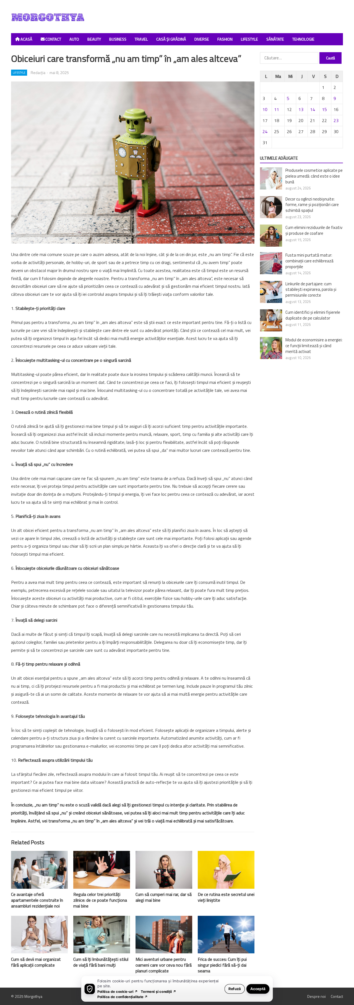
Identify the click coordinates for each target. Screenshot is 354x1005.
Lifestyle (249, 39)
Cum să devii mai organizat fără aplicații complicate (36, 962)
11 (276, 109)
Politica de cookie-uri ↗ (117, 991)
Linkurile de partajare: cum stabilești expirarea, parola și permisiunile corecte (310, 290)
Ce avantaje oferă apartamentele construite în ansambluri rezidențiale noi (37, 900)
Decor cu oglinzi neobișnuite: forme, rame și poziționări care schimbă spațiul (312, 205)
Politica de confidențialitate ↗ (122, 997)
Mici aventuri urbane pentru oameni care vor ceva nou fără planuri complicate (164, 965)
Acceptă (258, 988)
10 (264, 109)
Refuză (234, 988)
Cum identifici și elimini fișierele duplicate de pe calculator (312, 315)
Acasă (26, 39)
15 (324, 109)
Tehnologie (303, 39)
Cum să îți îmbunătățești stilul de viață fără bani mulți (100, 962)
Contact (53, 39)
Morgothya (33, 996)
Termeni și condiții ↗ (158, 991)
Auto (74, 39)
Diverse (201, 39)
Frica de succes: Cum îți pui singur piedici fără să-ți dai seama (222, 965)
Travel (141, 39)
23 (336, 120)
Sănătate (275, 39)
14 (312, 109)
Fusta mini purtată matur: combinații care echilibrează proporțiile (309, 261)
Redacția (38, 72)
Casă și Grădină (171, 39)
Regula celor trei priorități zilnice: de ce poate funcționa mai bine (100, 900)
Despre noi (316, 996)
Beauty (94, 39)
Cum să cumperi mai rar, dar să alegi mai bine (164, 897)
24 (264, 131)
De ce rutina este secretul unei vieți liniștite (226, 897)
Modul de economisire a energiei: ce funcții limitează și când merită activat (313, 346)
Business (117, 39)
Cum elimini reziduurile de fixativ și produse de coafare (313, 230)
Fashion (225, 39)
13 (300, 109)
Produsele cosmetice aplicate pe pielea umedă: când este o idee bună (314, 176)
